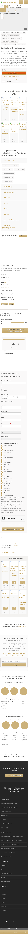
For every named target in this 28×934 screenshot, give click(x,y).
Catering (6, 448)
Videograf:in (7, 476)
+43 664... (9, 81)
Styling (5, 466)
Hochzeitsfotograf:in (9, 450)
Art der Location (9, 160)
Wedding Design (8, 478)
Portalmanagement (5, 881)
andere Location (8, 445)
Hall (5, 282)
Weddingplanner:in (8, 495)
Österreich (6, 287)
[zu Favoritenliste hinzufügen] (2, 14)
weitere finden (14, 699)
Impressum (3, 865)
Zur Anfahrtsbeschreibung (8, 552)
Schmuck (6, 469)
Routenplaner (24, 235)
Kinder (5, 203)
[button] (14, 21)
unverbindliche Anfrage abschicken (13, 529)
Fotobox (6, 492)
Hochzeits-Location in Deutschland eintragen (12, 836)
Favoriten (3, 819)
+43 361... (8, 79)
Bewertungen (19, 11)
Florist (5, 459)
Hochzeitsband (7, 452)
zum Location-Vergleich (6, 823)
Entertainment (9, 192)
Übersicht (3, 11)
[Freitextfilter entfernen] (21, 2)
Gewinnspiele (4, 815)
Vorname (3, 405)
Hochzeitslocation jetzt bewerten (15, 330)
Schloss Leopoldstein (14, 136)
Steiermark (10, 284)
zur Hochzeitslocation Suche (1, 6)
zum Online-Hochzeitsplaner (14, 775)
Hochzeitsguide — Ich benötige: (10, 443)
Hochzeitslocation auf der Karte (11, 76)
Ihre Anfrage (4, 394)
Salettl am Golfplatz (22, 113)
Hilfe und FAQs (4, 827)
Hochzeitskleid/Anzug (9, 457)
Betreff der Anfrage (6, 380)
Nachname (4, 411)
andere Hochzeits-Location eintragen (10, 844)
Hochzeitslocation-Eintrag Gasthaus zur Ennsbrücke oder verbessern (5, 738)
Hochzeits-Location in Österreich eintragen (11, 840)
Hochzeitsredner (8, 471)
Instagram (3, 894)
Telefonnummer (5, 423)
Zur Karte (4, 550)
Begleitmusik (7, 483)
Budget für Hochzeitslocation (9, 430)
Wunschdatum (5, 387)
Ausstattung (8, 187)
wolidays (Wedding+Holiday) (8, 227)
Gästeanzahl (4, 436)
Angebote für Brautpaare (10, 220)
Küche (6, 214)
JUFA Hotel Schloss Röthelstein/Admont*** (5, 109)
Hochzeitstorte (7, 462)
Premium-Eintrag (24, 93)
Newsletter (3, 906)
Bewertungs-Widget (6, 856)
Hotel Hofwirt (14, 598)
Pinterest (3, 902)
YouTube (3, 898)
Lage (8, 11)
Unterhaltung (7, 488)
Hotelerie (7, 209)
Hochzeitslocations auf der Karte (9, 803)
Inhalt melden (15, 629)
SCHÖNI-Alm (22, 129)
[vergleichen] (2, 17)
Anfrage (25, 11)
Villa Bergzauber (5, 132)
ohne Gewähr (22, 626)
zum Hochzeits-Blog (6, 811)
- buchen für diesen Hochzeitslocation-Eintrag (24, 736)
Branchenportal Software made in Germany (10, 929)
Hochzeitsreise (7, 490)
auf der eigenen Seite (14, 735)
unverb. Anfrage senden (15, 73)
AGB (2, 869)
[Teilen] (22, 932)
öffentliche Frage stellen (15, 665)
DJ (4, 455)
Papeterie (6, 464)
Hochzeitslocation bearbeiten (8, 848)
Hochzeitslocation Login (8, 921)
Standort (7, 198)
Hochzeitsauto (7, 474)
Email (3, 417)
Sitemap (3, 877)
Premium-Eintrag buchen (8, 852)
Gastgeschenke (8, 481)
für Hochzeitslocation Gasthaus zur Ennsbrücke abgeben (4, 703)
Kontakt (11, 304)
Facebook (3, 890)
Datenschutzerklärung (9, 524)
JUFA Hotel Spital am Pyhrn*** (14, 111)
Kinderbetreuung (8, 485)
